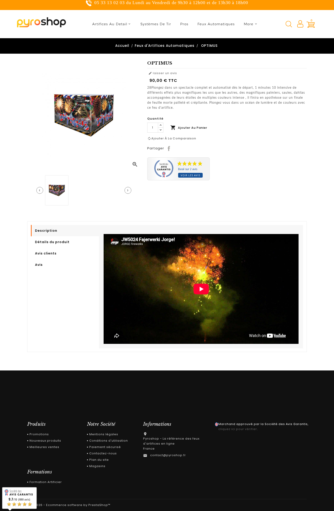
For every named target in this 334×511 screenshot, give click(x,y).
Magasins (97, 466)
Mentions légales (103, 434)
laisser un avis (162, 73)
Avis (39, 264)
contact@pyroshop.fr (168, 455)
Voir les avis (190, 175)
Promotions (39, 434)
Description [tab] (46, 230)
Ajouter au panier (188, 127)
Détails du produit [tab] (52, 242)
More (248, 24)
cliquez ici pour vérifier (237, 429)
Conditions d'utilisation (108, 440)
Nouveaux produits (45, 440)
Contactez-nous (103, 453)
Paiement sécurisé (105, 447)
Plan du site (99, 460)
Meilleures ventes (44, 447)
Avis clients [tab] (46, 253)
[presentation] (39, 190)
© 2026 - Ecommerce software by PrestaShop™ (70, 505)
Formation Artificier (46, 482)
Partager (169, 148)
